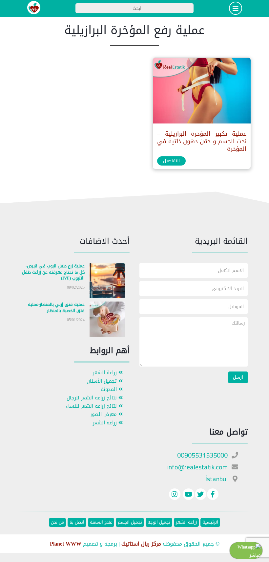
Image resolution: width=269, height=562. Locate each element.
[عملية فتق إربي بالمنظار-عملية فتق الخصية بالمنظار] (107, 321)
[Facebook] (213, 495)
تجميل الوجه (159, 522)
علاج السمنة (101, 522)
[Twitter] (201, 495)
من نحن (57, 522)
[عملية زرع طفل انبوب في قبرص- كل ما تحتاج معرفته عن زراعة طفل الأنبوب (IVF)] (107, 282)
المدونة (109, 389)
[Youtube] (188, 495)
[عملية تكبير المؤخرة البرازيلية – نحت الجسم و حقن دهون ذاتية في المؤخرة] (201, 92)
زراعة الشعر (105, 372)
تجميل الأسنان (102, 381)
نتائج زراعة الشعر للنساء (92, 406)
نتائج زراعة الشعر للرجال (92, 397)
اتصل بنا (77, 522)
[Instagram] (175, 495)
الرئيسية (210, 522)
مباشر (255, 555)
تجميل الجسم (130, 522)
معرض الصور (104, 414)
